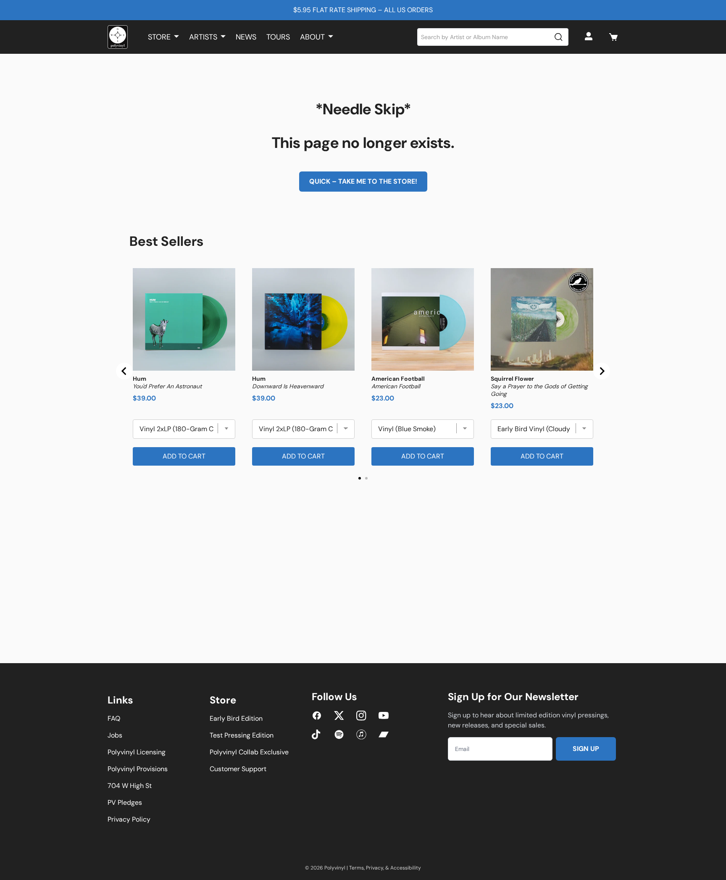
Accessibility (405, 867)
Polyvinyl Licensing (137, 752)
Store (159, 37)
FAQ (114, 718)
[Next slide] (601, 371)
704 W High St (130, 785)
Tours (278, 37)
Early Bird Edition (236, 718)
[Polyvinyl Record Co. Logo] (118, 37)
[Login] (590, 37)
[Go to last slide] (124, 371)
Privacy (374, 867)
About (312, 37)
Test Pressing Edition (242, 735)
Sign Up (586, 748)
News (246, 37)
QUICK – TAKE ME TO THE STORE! (363, 181)
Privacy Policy (129, 819)
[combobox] (493, 37)
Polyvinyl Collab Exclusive (249, 752)
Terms (356, 867)
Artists (203, 37)
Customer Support (238, 768)
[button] (613, 37)
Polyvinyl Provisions (138, 768)
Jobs (115, 735)
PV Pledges (125, 802)
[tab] (359, 478)
